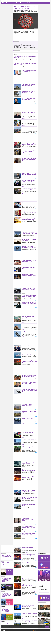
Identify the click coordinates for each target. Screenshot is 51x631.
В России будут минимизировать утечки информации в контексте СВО (29, 261)
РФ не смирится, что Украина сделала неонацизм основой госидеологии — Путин (28, 114)
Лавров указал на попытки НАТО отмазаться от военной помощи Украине (24, 45)
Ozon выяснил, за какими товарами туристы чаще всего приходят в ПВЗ (9, 618)
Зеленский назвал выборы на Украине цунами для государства (28, 99)
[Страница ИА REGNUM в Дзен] (35, 630)
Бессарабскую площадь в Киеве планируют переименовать (27, 548)
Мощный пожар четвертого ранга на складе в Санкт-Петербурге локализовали (29, 360)
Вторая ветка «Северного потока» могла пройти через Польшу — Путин (29, 92)
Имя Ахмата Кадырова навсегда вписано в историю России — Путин (29, 382)
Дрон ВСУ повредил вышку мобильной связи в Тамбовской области (29, 332)
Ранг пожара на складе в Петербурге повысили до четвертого (28, 476)
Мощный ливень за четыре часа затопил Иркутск (29, 412)
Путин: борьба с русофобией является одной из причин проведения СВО (28, 85)
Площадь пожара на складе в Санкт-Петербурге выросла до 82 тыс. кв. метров (28, 556)
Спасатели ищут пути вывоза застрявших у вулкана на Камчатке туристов (29, 614)
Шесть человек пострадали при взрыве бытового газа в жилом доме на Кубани (24, 47)
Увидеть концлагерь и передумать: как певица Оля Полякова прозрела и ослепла (6, 564)
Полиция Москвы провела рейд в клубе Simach (29, 268)
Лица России (29, 2)
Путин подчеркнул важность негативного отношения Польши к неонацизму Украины (25, 63)
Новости (13, 2)
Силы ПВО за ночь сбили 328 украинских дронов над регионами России (29, 497)
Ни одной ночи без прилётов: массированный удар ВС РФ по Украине (44, 579)
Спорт (7, 585)
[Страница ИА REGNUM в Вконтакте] (31, 630)
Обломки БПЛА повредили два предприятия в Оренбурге (27, 433)
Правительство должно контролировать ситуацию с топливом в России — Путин (29, 143)
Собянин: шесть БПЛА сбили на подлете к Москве (29, 563)
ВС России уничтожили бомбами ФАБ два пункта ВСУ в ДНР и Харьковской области (29, 390)
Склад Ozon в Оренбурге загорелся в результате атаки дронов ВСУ (28, 490)
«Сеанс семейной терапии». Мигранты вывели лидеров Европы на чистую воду (7, 625)
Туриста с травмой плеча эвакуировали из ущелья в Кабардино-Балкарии (29, 621)
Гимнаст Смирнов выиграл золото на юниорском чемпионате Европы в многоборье (9, 588)
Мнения (21, 2)
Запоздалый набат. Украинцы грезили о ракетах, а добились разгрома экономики (5, 609)
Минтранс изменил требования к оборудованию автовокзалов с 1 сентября (29, 275)
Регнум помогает (36, 2)
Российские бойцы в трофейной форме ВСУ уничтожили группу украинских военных (29, 151)
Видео (25, 2)
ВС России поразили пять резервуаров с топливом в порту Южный (29, 462)
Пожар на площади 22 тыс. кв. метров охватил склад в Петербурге (28, 584)
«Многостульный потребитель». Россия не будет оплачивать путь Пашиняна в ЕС (6, 595)
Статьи (17, 2)
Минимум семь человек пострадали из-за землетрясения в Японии (29, 605)
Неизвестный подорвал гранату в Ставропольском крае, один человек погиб (25, 56)
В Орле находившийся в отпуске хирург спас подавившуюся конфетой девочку (24, 44)
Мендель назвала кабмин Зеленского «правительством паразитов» (28, 577)
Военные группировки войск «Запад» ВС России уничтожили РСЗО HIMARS (29, 218)
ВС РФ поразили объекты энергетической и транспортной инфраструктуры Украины (29, 232)
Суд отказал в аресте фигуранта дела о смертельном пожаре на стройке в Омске (29, 158)
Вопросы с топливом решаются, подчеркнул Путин (27, 121)
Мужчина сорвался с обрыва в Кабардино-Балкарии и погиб (27, 405)
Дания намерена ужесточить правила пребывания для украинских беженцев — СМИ (29, 129)
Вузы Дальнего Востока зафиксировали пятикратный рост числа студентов (29, 375)
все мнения (10, 567)
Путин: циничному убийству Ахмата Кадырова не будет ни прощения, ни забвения (28, 318)
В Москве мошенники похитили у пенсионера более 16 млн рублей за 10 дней (29, 204)
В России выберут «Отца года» (18, 46)
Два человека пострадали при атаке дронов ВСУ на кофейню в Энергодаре (6, 556)
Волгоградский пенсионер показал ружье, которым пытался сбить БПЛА (29, 189)
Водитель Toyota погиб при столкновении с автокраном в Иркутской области (29, 469)
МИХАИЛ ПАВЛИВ (4, 567)
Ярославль (16, 10)
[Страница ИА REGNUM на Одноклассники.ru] (33, 630)
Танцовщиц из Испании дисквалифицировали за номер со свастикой (28, 519)
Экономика (7, 614)
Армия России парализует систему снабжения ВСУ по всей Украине (28, 325)
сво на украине (42, 570)
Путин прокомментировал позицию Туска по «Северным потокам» (29, 71)
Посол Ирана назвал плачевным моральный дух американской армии (28, 527)
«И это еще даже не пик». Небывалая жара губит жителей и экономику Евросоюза (6, 580)
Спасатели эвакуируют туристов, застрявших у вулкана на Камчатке (28, 419)
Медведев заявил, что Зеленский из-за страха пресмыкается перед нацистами (29, 174)
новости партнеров (17, 50)
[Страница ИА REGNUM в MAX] (29, 630)
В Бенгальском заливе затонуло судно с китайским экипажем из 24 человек (29, 353)
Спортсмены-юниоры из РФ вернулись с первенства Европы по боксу (29, 534)
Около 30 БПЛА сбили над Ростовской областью (28, 504)
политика (3, 576)
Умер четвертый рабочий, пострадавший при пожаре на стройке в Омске (29, 440)
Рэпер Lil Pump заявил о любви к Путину (29, 591)
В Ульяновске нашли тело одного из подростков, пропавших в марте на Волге (8, 603)
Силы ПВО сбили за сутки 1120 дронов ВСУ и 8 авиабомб (9, 571)
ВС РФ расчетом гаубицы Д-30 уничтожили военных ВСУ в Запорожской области (29, 448)
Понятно (47, 626)
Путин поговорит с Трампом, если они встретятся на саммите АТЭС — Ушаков (29, 346)
